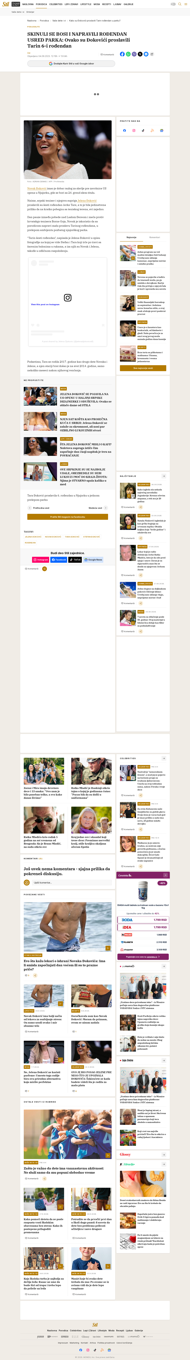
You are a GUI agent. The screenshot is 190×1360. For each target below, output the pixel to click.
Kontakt (84, 1343)
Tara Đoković (72, 537)
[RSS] (152, 130)
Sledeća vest (95, 508)
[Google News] (161, 130)
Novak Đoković (37, 188)
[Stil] (5, 4)
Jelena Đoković (87, 200)
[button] (107, 54)
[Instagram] (133, 130)
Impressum (63, 1343)
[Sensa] (120, 1336)
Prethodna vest (41, 508)
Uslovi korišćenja (124, 1343)
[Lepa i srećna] (96, 1336)
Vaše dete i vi (59, 20)
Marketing (74, 1343)
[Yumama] (134, 1336)
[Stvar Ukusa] (148, 1336)
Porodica (44, 20)
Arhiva (93, 1343)
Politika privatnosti (106, 1343)
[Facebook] (124, 130)
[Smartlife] (108, 1336)
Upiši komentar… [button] (43, 882)
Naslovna (31, 20)
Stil (28, 53)
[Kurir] (40, 1336)
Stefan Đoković (91, 537)
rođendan (30, 542)
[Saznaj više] (164, 966)
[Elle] (75, 1336)
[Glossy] (85, 1336)
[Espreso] (64, 1336)
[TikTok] (143, 130)
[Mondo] (53, 1336)
